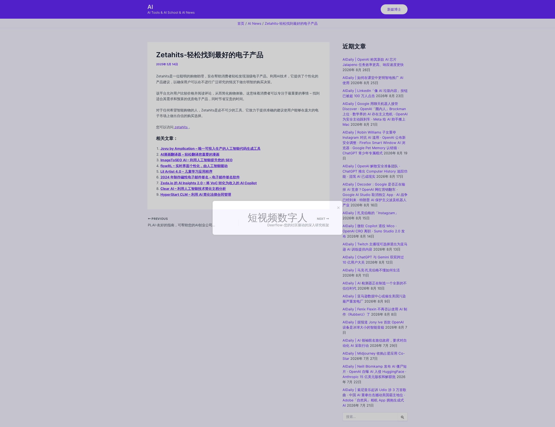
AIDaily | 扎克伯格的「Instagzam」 (370, 213)
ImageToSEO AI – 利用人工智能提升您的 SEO (196, 160)
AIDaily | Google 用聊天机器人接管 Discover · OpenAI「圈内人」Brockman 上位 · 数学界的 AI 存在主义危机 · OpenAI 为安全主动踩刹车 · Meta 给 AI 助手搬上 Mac (375, 114)
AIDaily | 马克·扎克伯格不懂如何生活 (371, 270)
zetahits (181, 127)
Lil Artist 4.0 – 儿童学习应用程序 (186, 171)
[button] (394, 9)
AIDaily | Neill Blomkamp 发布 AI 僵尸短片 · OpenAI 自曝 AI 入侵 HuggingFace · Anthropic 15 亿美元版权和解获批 (375, 371)
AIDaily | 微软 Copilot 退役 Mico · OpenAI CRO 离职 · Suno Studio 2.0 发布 (374, 231)
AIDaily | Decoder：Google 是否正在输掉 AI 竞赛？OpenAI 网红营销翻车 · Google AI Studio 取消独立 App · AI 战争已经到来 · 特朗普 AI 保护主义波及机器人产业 (375, 194)
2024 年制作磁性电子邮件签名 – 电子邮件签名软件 (200, 177)
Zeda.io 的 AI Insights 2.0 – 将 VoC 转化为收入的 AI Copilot (208, 183)
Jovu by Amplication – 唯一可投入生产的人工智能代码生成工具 (210, 148)
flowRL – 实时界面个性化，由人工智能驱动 (194, 166)
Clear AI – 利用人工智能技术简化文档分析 (193, 188)
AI (150, 6)
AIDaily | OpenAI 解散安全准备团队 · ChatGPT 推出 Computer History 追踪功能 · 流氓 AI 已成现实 (375, 171)
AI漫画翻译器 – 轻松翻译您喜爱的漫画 (189, 154)
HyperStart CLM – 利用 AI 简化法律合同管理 (195, 194)
